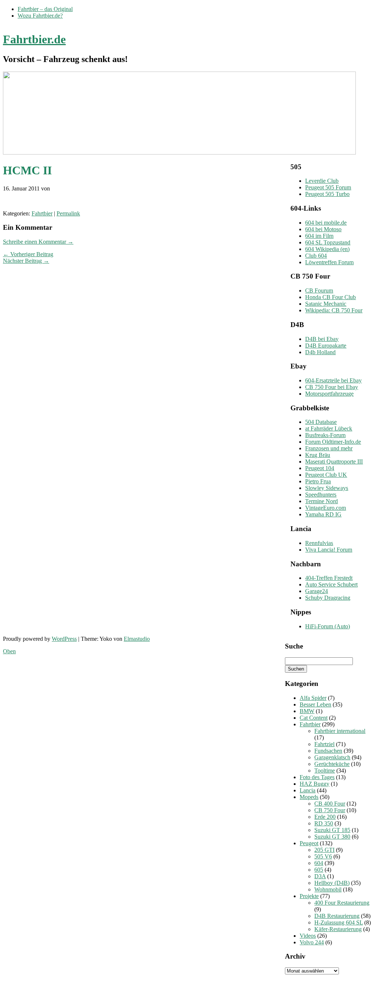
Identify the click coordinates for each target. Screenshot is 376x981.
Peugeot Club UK (326, 475)
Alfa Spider (313, 698)
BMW (307, 711)
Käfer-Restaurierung (338, 929)
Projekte (309, 896)
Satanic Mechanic (325, 304)
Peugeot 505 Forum (328, 187)
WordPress (64, 639)
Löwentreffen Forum (329, 262)
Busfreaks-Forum (325, 435)
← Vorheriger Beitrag (28, 254)
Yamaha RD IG (323, 514)
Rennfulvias (319, 543)
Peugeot (309, 843)
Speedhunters (320, 494)
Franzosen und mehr (328, 448)
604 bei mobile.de (326, 222)
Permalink (68, 213)
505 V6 (323, 856)
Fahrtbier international (339, 731)
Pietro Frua (318, 481)
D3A (320, 876)
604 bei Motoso (323, 229)
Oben (9, 651)
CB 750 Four (329, 810)
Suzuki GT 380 (332, 836)
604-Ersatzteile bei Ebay (333, 380)
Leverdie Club (322, 181)
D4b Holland (320, 352)
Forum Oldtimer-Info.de (333, 442)
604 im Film (319, 236)
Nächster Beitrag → (26, 261)
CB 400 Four (329, 803)
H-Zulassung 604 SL (338, 922)
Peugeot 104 (319, 468)
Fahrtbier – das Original (45, 9)
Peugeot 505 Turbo (327, 194)
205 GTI (324, 850)
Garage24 (316, 591)
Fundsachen (328, 751)
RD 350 (323, 823)
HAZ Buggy (314, 784)
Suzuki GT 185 (332, 830)
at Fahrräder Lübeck (328, 428)
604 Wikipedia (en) (327, 249)
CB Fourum (319, 290)
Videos (308, 936)
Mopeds (309, 797)
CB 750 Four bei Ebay (331, 387)
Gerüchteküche (332, 764)
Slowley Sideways (326, 488)
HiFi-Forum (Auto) (327, 626)
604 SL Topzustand (327, 242)
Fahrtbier (42, 213)
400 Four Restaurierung (341, 903)
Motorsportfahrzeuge (329, 393)
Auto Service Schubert (331, 584)
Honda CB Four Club (330, 297)
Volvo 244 (312, 942)
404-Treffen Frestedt (328, 578)
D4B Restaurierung (336, 916)
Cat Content (314, 718)
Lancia (307, 790)
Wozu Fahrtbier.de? (40, 15)
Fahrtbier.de (34, 39)
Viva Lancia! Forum (328, 549)
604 (318, 863)
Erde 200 (325, 817)
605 (318, 869)
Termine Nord (321, 501)
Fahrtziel (324, 744)
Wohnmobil (327, 889)
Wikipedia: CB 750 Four (333, 310)
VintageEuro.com (325, 508)
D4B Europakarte (325, 345)
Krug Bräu (317, 455)
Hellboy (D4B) (332, 883)
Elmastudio (137, 639)
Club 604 (316, 255)
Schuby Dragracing (327, 598)
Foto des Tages (317, 777)
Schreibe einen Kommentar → (38, 242)
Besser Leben (315, 704)
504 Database (321, 422)
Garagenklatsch (332, 757)
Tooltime (324, 770)
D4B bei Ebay (322, 339)
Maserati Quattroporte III (334, 461)
